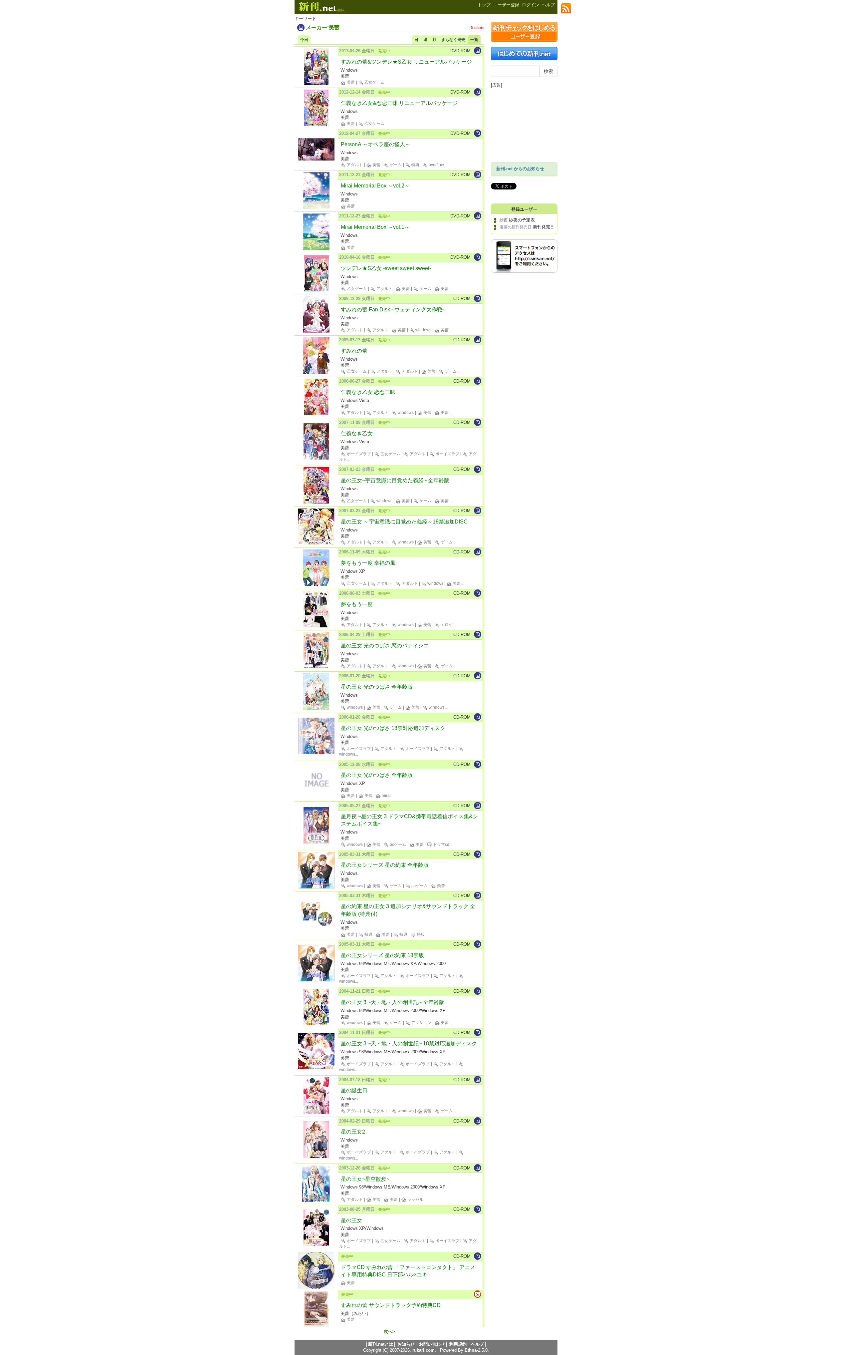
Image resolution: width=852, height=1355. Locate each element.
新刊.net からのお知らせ (520, 168)
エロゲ (446, 624)
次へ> (389, 1331)
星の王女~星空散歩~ (365, 1179)
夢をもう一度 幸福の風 (368, 563)
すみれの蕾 (354, 351)
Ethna (471, 1350)
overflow (436, 165)
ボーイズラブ (358, 454)
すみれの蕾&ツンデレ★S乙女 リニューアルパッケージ (406, 62)
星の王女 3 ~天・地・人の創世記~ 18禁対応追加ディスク (409, 1043)
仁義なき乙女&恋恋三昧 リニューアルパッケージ (399, 103)
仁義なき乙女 (357, 433)
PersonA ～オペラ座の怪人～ (375, 144)
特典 (414, 165)
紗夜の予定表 (522, 219)
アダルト (354, 165)
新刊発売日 (543, 226)
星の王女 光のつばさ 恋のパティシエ (385, 645)
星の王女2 (353, 1132)
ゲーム (395, 165)
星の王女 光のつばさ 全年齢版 (377, 687)
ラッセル (414, 1199)
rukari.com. (424, 1350)
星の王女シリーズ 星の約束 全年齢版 (385, 865)
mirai (386, 795)
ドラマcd (440, 844)
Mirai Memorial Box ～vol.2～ (375, 185)
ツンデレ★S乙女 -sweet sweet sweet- (386, 268)
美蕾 (350, 82)
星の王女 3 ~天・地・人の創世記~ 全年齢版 (392, 1002)
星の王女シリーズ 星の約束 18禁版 (382, 955)
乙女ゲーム (373, 82)
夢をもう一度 (357, 604)
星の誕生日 (354, 1090)
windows (422, 330)
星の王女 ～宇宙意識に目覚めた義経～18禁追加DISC (404, 521)
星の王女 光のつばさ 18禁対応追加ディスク (393, 728)
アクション (420, 1022)
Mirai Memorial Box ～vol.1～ (375, 227)
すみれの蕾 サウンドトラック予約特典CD (391, 1305)
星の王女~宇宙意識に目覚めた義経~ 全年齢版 (395, 480)
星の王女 (351, 1220)
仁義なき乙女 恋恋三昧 (368, 392)
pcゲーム (397, 844)
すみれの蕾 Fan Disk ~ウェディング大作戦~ (393, 309)
